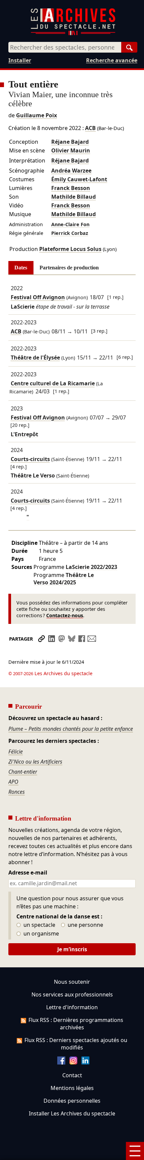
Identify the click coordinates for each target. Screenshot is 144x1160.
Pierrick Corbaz (69, 233)
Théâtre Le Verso (63, 578)
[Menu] (135, 1151)
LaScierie (91, 567)
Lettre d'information (72, 1007)
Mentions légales (72, 1088)
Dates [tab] (20, 267)
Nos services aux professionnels (72, 994)
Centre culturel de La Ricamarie (53, 383)
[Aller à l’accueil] (73, 34)
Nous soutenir (72, 981)
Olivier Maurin (70, 150)
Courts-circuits (30, 459)
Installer (19, 60)
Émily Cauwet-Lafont (79, 179)
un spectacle (38, 925)
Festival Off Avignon (38, 297)
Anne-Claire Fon (70, 224)
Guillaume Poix (36, 115)
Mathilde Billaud (73, 196)
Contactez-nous (64, 615)
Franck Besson (70, 188)
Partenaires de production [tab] (69, 267)
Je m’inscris (72, 949)
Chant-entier (22, 771)
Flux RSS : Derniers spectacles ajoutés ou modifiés (75, 1043)
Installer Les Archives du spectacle (72, 1113)
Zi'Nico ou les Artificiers (35, 761)
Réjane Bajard (70, 141)
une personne (84, 925)
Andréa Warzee (71, 170)
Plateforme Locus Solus (70, 249)
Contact (72, 1075)
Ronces (16, 791)
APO (13, 781)
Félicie (15, 751)
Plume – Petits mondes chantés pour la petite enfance (70, 728)
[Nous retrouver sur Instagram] (73, 1062)
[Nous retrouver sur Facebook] (61, 1062)
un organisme (40, 934)
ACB (90, 128)
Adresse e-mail (27, 873)
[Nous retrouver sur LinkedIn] (85, 1062)
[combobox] (64, 47)
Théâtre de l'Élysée (35, 357)
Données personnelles (72, 1100)
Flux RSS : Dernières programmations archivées (75, 1023)
